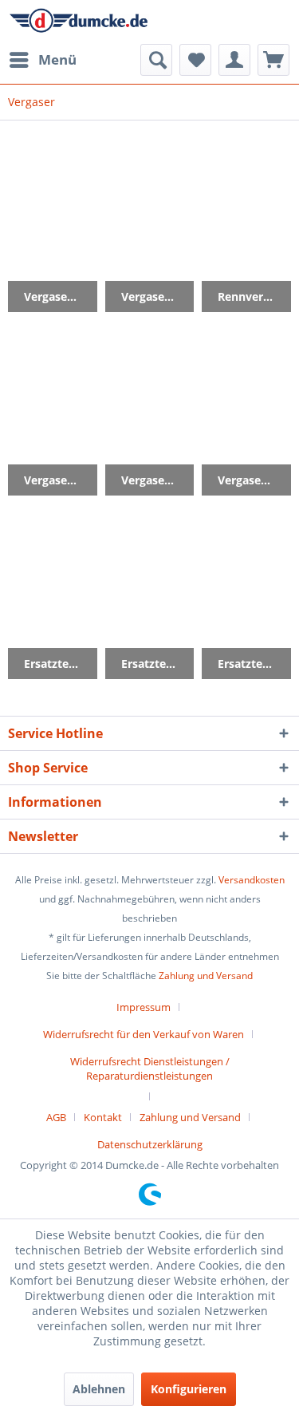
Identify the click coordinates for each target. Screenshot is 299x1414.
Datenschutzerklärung (150, 1144)
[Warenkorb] (273, 60)
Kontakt (103, 1117)
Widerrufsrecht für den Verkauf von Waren (143, 1034)
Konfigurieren (188, 1388)
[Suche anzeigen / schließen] (156, 60)
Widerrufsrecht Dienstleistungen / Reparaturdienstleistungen (150, 1068)
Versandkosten (251, 880)
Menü (57, 59)
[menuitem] (42, 60)
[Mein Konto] (234, 60)
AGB (56, 1117)
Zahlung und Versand (206, 975)
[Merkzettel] (195, 60)
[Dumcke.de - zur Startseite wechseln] (79, 22)
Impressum (143, 1007)
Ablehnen (99, 1388)
